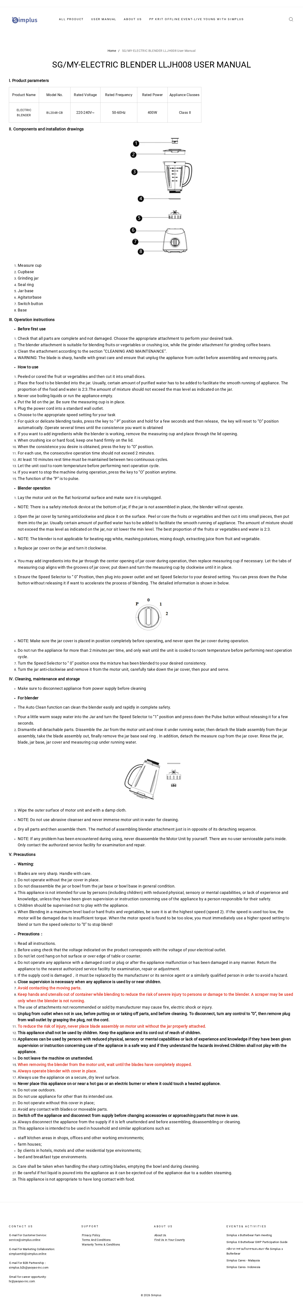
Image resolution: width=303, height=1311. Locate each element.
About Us (160, 1235)
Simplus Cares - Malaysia (243, 1260)
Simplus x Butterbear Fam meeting (249, 1235)
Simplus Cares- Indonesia (243, 1267)
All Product (71, 19)
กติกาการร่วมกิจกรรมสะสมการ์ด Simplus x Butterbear (254, 1251)
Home (112, 50)
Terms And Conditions (96, 1239)
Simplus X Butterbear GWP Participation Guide (256, 1242)
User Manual (103, 19)
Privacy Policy (91, 1235)
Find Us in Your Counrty (169, 1239)
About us (133, 19)
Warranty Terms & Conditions (101, 1244)
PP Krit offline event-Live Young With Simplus (196, 19)
